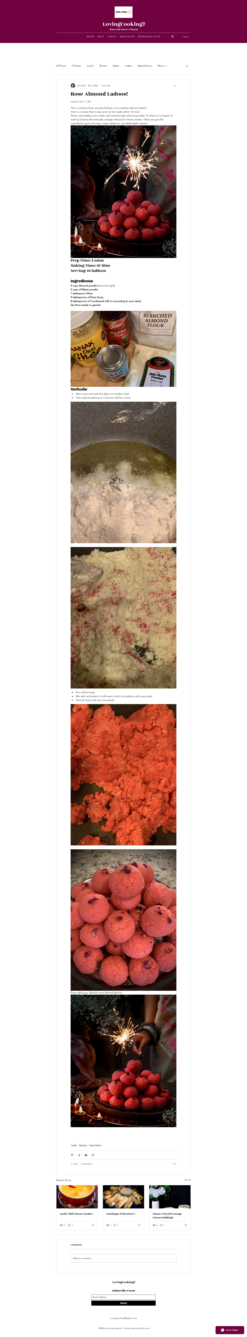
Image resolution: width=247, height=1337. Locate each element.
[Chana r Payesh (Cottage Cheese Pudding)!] (170, 1196)
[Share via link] (93, 1155)
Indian (128, 65)
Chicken (76, 65)
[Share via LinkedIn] (86, 1155)
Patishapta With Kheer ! (120, 1214)
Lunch (90, 65)
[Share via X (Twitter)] (79, 1155)
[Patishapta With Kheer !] (123, 1196)
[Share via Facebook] (72, 1155)
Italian (116, 65)
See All (187, 1179)
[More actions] (174, 85)
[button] (187, 66)
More (161, 65)
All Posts (61, 65)
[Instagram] (172, 36)
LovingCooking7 (124, 24)
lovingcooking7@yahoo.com (123, 1318)
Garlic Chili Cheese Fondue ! (76, 1214)
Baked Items (145, 65)
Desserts (83, 1145)
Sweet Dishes (95, 1145)
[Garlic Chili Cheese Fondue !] (77, 1196)
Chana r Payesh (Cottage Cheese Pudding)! (167, 1215)
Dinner (103, 65)
